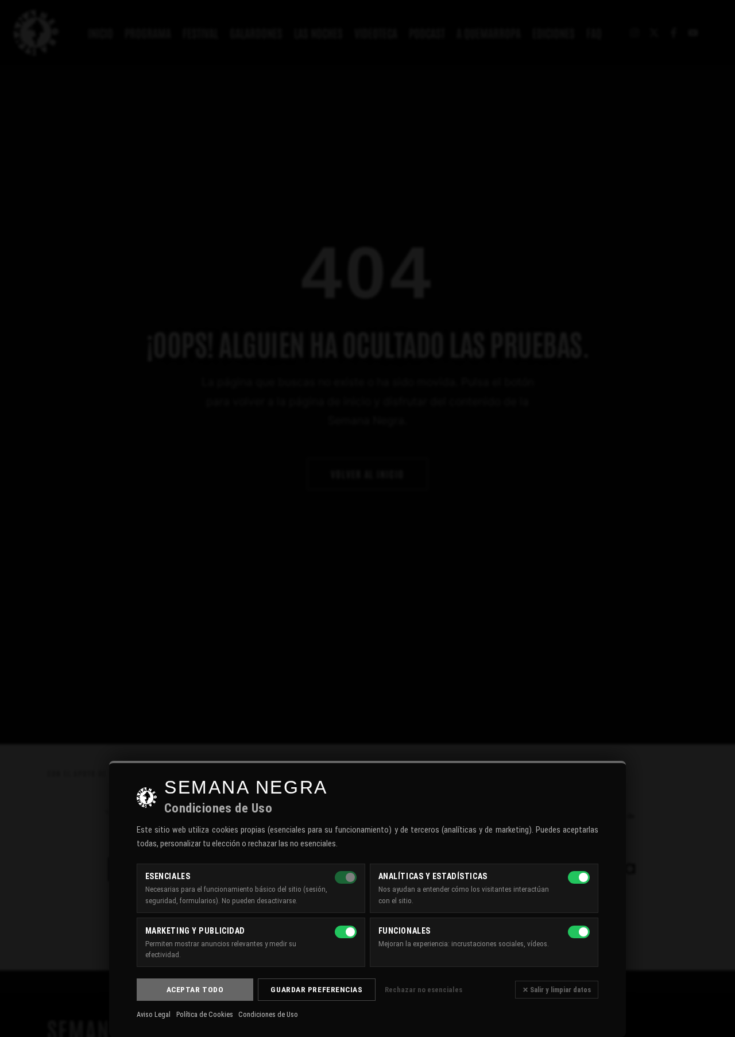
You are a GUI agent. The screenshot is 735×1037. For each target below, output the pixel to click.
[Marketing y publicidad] (346, 932)
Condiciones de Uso (268, 1015)
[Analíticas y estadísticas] (579, 877)
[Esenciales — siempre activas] (346, 877)
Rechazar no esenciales (423, 989)
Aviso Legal (154, 1015)
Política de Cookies (204, 1015)
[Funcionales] (579, 932)
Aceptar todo (195, 989)
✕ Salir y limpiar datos (557, 989)
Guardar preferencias (316, 989)
